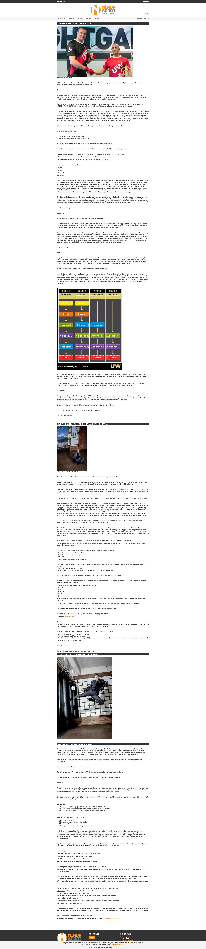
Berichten (71, 19)
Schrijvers (79, 19)
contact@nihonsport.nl (128, 941)
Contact (96, 19)
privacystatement (119, 945)
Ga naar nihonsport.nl (142, 19)
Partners (88, 19)
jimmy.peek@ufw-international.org (111, 918)
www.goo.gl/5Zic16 (69, 616)
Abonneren (92, 937)
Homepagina (61, 19)
